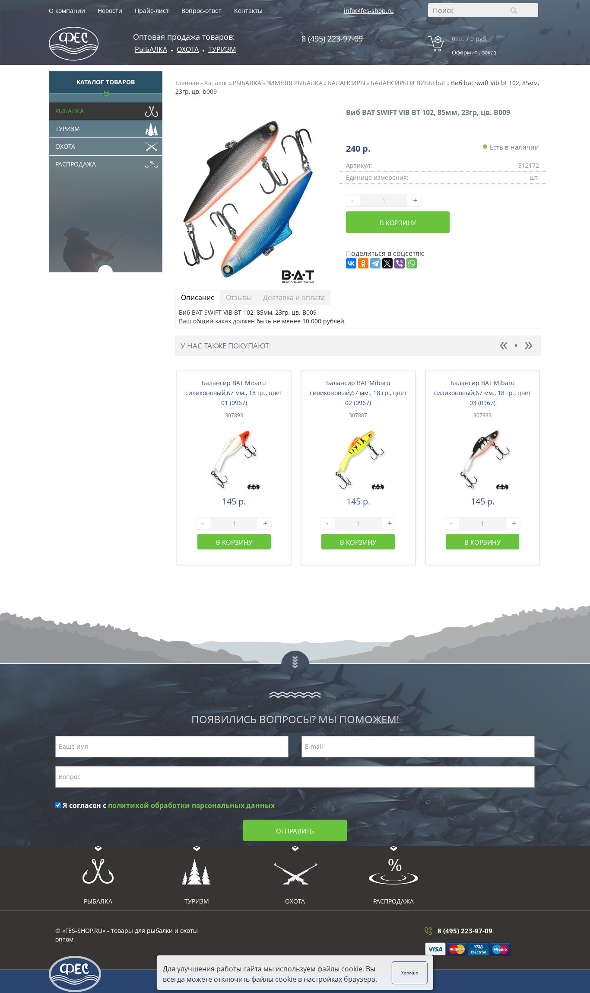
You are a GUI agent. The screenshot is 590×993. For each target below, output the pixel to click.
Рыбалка (151, 49)
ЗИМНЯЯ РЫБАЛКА (294, 83)
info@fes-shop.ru (369, 10)
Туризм (222, 49)
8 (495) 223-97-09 (332, 38)
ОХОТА (188, 49)
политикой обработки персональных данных (191, 805)
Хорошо (409, 973)
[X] (387, 263)
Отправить (295, 831)
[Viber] (399, 263)
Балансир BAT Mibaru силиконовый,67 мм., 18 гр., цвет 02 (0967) (358, 393)
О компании (67, 10)
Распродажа (75, 164)
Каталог (216, 83)
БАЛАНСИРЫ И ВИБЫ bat (409, 83)
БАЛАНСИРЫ (346, 83)
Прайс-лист (152, 10)
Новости (110, 10)
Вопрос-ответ (201, 10)
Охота (65, 146)
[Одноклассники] (363, 263)
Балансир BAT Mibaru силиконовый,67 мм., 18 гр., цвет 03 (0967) (482, 393)
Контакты (248, 10)
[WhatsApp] (411, 263)
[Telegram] (375, 263)
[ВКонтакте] (351, 263)
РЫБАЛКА (247, 83)
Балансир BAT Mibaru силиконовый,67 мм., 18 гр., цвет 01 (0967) (233, 393)
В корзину (398, 222)
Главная (187, 83)
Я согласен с (168, 805)
